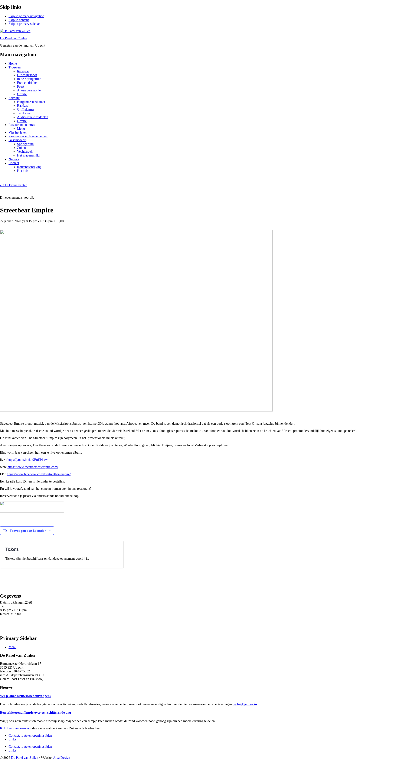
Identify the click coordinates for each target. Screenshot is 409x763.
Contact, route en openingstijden (30, 735)
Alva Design (61, 757)
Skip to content (19, 20)
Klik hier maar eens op (15, 728)
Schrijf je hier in (245, 704)
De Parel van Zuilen (13, 38)
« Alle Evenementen (13, 185)
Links (12, 739)
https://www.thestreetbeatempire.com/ (32, 467)
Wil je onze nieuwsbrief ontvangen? (25, 696)
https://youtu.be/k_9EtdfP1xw (27, 459)
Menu (12, 647)
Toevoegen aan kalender (28, 530)
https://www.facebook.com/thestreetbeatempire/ (39, 474)
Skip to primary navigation (26, 16)
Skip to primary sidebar (24, 24)
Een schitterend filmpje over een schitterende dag (35, 712)
